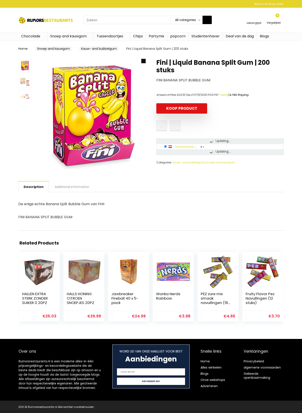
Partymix (156, 36)
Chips (138, 36)
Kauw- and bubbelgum (99, 48)
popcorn (177, 36)
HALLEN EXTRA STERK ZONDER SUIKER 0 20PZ (35, 298)
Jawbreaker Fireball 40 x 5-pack (124, 298)
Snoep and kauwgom (68, 36)
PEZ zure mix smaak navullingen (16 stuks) (214, 300)
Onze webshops (213, 380)
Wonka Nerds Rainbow (168, 296)
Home (23, 48)
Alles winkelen (211, 367)
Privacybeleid (254, 361)
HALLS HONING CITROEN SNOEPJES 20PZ (80, 298)
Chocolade (30, 36)
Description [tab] (34, 187)
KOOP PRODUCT (181, 108)
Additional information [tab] (72, 187)
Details (224, 95)
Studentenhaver (205, 36)
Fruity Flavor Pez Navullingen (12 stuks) (260, 298)
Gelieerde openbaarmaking (257, 375)
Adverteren (209, 386)
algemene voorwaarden (262, 367)
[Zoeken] (207, 20)
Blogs (264, 36)
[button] (143, 61)
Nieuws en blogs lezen (269, 4)
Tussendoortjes (110, 36)
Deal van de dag (240, 36)
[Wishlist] (254, 18)
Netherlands (184, 146)
